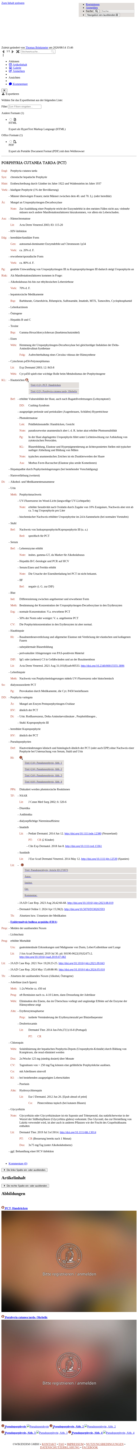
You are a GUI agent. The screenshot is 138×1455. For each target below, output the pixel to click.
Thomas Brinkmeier (37, 47)
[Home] (55, 25)
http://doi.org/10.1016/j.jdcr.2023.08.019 (90, 902)
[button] (3, 55)
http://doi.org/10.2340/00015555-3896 (102, 665)
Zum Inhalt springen (12, 2)
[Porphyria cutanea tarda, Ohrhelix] (69, 1420)
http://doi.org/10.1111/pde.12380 (83, 833)
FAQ (61, 1444)
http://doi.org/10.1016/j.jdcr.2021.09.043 (82, 963)
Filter (4, 106)
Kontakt (49, 1444)
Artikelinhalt (19, 64)
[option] (73, 124)
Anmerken (18, 71)
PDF (11, 144)
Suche (89, 11)
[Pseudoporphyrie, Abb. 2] (100, 1426)
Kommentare (20, 84)
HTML (13, 122)
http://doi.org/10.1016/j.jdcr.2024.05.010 (82, 969)
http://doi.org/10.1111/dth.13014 (78, 1132)
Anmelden (92, 7)
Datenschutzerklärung (60, 1447)
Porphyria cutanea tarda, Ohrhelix (25, 1317)
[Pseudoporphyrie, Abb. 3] (52, 1432)
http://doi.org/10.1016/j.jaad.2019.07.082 (42, 956)
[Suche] (97, 11)
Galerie (16, 67)
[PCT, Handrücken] (69, 1311)
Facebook (90, 1447)
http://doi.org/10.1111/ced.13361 (83, 846)
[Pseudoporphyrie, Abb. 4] (118, 1432)
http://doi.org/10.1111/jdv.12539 (99, 858)
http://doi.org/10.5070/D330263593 (84, 909)
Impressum (75, 1444)
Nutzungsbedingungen (105, 1444)
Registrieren (93, 4)
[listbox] (69, 132)
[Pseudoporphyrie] (38, 1426)
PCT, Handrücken (16, 1208)
